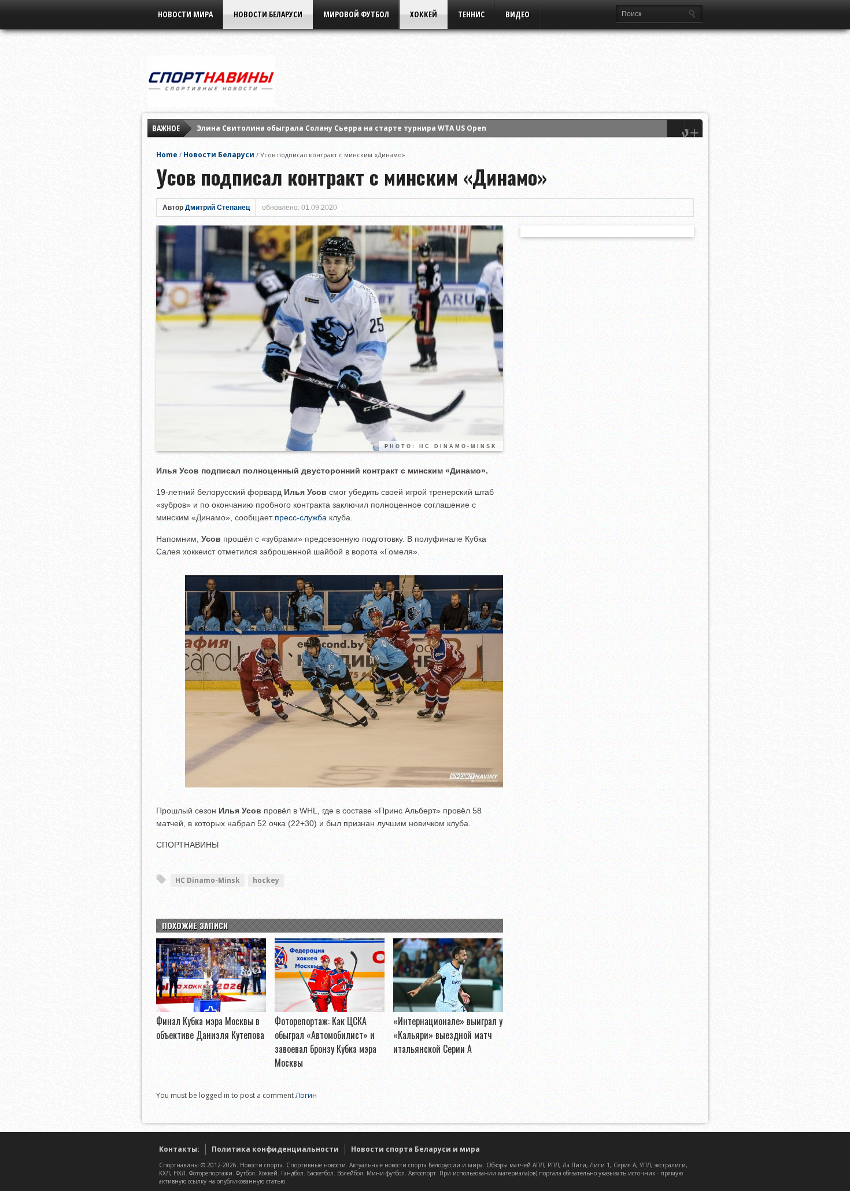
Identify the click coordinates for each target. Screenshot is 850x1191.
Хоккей (423, 14)
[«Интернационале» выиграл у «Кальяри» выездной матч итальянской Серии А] (448, 1009)
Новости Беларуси (268, 14)
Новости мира (185, 14)
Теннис (471, 14)
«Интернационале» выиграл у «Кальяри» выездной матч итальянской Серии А (447, 1035)
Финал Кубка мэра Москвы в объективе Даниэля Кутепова (210, 1028)
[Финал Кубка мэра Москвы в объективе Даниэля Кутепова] (211, 1009)
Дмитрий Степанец (217, 208)
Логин (306, 1095)
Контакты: (179, 1149)
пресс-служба (301, 517)
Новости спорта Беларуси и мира (415, 1149)
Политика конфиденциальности (275, 1149)
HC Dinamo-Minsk (207, 880)
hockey (266, 880)
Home (167, 155)
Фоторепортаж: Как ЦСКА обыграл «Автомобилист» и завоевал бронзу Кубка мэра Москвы (325, 1042)
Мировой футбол (356, 14)
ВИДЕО (517, 14)
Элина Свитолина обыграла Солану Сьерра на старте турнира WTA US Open (341, 128)
